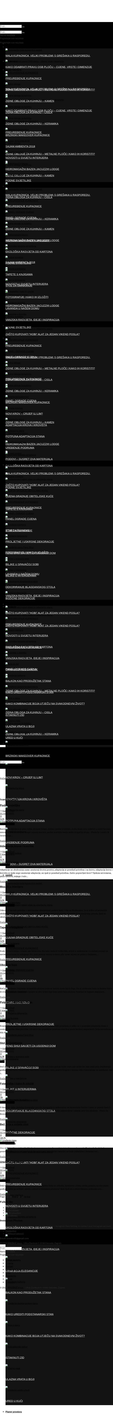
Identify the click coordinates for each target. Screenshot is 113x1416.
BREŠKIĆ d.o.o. (15, 1243)
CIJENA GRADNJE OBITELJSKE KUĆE (29, 937)
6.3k (2, 1056)
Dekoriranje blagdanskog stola (30, 587)
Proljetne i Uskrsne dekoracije (30, 541)
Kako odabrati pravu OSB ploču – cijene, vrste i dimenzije (49, 110)
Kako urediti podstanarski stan (29, 1314)
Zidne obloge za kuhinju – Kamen (30, 175)
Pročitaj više (5, 841)
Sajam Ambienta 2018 (20, 146)
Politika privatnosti (15, 1233)
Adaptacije (11, 1275)
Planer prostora (14, 1412)
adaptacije (11, 326)
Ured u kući (14, 1400)
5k (1, 1097)
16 (25, 1196)
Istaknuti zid (15, 1357)
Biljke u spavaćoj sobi (22, 564)
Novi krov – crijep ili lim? (24, 777)
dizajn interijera (13, 70)
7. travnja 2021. (7, 854)
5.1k (2, 818)
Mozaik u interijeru (11, 886)
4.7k (2, 859)
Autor (11, 778)
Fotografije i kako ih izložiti (27, 297)
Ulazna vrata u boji (20, 1379)
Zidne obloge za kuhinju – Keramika (32, 734)
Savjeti (9, 1279)
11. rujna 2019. (7, 813)
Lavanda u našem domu (22, 574)
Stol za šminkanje (19, 285)
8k (1, 978)
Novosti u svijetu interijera (27, 284)
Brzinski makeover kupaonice (28, 135)
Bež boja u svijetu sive (14, 1124)
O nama (9, 1263)
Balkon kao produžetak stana (28, 1292)
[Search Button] (23, 32)
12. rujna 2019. (7, 1051)
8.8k (2, 1175)
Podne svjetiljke (18, 487)
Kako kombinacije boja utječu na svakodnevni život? (45, 1335)
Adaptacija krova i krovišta (26, 799)
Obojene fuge (8, 964)
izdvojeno (11, 604)
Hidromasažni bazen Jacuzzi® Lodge (32, 305)
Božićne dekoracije (20, 1132)
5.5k (2, 940)
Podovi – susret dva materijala (29, 864)
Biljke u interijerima (21, 1089)
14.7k (3, 1137)
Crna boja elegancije (22, 1270)
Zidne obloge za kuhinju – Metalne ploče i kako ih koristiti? (50, 153)
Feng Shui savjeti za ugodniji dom (31, 1045)
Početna (4, 778)
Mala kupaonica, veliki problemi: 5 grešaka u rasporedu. (48, 357)
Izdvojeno (10, 1282)
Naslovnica (11, 44)
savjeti (9, 465)
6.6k (2, 1015)
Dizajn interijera (13, 1269)
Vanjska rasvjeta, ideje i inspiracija (32, 595)
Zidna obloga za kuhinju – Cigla (29, 197)
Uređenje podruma (20, 842)
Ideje (8, 1272)
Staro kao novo (17, 530)
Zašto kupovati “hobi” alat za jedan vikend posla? (43, 625)
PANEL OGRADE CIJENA (21, 400)
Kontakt (9, 1266)
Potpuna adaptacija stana (25, 820)
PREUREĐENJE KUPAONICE (24, 132)
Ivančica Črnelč (8, 810)
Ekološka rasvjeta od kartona (29, 465)
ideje (8, 338)
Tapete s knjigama (19, 274)
